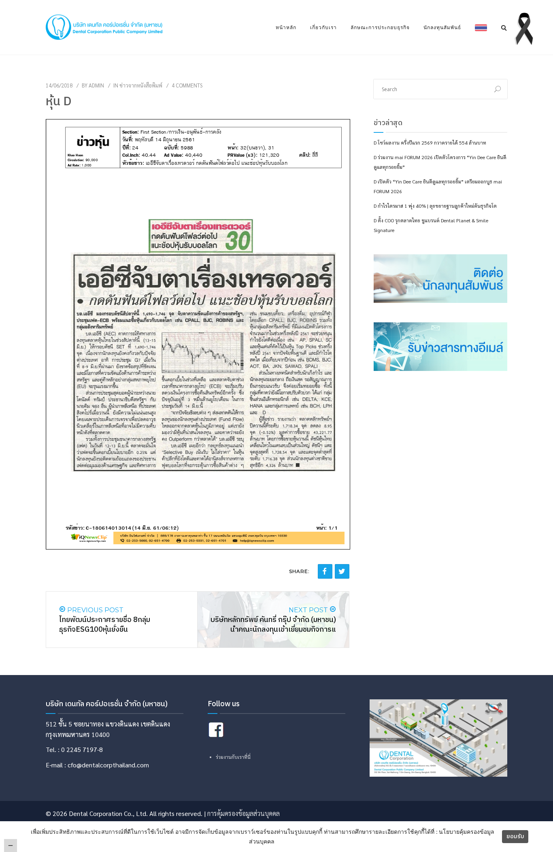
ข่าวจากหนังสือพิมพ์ (140, 85)
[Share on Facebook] (325, 571)
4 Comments (187, 85)
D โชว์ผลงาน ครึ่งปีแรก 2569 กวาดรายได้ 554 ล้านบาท (430, 142)
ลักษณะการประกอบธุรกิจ (380, 27)
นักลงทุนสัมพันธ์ (442, 27)
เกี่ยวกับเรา (323, 27)
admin (96, 85)
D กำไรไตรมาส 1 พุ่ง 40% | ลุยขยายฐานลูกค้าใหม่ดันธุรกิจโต (435, 205)
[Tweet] (342, 571)
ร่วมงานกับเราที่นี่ (233, 757)
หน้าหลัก (286, 27)
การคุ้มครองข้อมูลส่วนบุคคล (243, 813)
